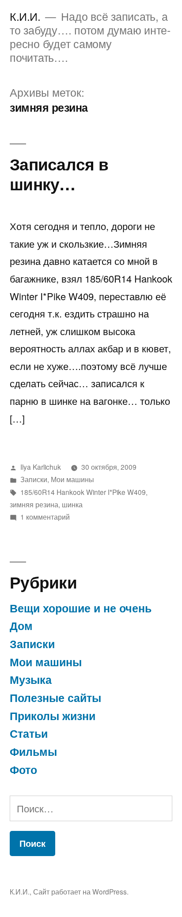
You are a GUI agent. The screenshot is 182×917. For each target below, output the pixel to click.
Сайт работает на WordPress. (81, 891)
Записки (33, 479)
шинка (72, 504)
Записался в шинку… (59, 173)
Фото (23, 769)
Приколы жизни (52, 716)
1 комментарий (45, 516)
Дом (21, 626)
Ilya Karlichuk (40, 467)
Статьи (29, 733)
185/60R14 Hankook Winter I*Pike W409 (83, 492)
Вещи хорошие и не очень (81, 608)
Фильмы (33, 751)
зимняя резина (34, 504)
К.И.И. (25, 16)
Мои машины (72, 479)
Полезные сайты (55, 698)
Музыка (31, 679)
